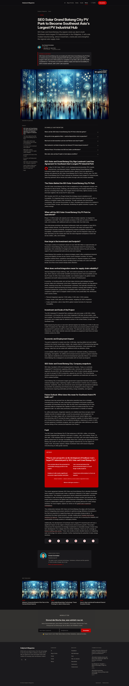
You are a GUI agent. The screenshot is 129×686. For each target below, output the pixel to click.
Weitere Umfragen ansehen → (71, 482)
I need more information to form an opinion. (84, 474)
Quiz (72, 656)
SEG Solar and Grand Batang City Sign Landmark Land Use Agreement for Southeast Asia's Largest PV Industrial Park (30, 131)
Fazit (24, 170)
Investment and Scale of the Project (30, 155)
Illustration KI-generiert (27, 120)
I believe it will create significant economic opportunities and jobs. (58, 474)
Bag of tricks (70, 2)
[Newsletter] (25, 659)
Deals (76, 2)
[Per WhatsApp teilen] (50, 541)
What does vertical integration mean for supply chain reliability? (30, 151)
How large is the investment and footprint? (30, 146)
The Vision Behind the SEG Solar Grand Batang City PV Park (30, 137)
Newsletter (102, 3)
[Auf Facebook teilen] (67, 541)
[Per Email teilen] (84, 541)
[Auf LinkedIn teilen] (76, 541)
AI (64, 2)
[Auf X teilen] (58, 541)
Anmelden (86, 630)
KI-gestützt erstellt (56, 49)
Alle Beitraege (75, 653)
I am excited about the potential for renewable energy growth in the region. (59, 466)
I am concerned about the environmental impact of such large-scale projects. (82, 466)
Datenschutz (74, 667)
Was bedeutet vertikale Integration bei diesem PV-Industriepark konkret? (66, 145)
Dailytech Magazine (28, 3)
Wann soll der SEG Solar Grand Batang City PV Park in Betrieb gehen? (65, 132)
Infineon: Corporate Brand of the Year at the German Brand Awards (35, 603)
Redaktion (74, 650)
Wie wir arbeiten (75, 659)
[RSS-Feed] (21, 659)
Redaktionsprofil (52, 558)
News (86, 2)
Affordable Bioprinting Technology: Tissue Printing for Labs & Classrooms (64, 603)
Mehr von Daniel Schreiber (55, 564)
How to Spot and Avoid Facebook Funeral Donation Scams (92, 603)
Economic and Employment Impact (29, 159)
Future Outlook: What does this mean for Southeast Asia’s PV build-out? (29, 167)
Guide (81, 2)
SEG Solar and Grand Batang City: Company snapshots (30, 162)
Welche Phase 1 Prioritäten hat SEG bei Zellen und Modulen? (63, 149)
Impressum (74, 664)
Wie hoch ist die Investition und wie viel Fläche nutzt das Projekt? (64, 140)
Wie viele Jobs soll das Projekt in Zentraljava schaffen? (61, 154)
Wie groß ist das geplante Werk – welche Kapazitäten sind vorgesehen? (66, 136)
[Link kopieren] (93, 541)
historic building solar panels (53, 531)
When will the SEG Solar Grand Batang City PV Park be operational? (29, 142)
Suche (93, 2)
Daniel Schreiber (49, 45)
